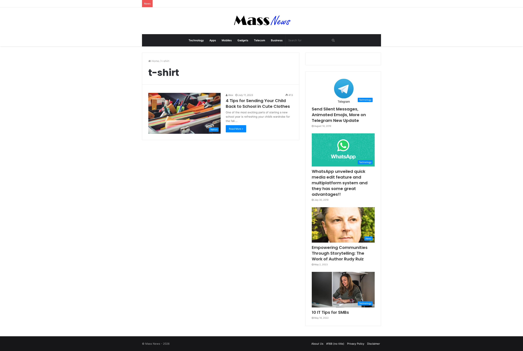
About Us (317, 343)
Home (155, 61)
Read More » (236, 128)
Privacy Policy (355, 343)
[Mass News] (261, 21)
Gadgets (242, 40)
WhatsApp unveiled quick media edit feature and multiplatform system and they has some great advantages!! (340, 183)
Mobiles (227, 40)
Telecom (259, 40)
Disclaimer (373, 343)
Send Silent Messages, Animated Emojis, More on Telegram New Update (339, 114)
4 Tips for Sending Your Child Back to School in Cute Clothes (258, 103)
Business (277, 40)
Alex (230, 95)
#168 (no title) (335, 343)
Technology (196, 40)
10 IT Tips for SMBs (330, 312)
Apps (212, 40)
